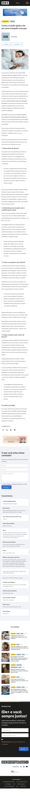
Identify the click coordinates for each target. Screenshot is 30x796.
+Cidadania (19, 654)
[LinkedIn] (7, 430)
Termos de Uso (15, 742)
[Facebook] (15, 430)
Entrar (17, 3)
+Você (22, 633)
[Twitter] (11, 430)
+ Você (12, 21)
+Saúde (18, 633)
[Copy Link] (3, 430)
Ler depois (6, 44)
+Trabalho (19, 687)
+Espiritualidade (14, 667)
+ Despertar (5, 21)
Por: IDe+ (25, 633)
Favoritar (17, 44)
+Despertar (13, 633)
